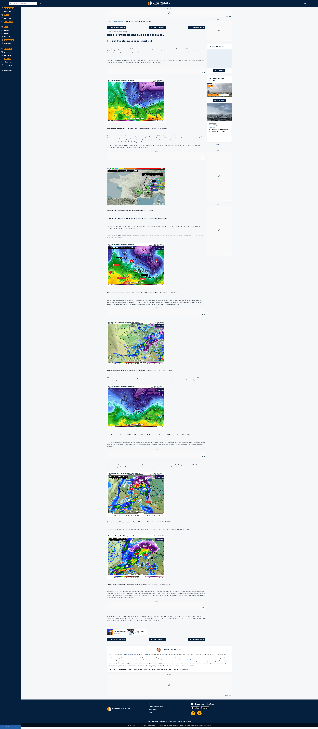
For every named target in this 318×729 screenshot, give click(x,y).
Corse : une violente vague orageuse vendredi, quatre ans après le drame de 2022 (218, 134)
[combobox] (23, 3)
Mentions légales (153, 721)
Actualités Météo (118, 21)
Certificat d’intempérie (156, 706)
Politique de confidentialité (168, 721)
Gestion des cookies (184, 721)
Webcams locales (219, 100)
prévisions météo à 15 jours (186, 660)
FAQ (150, 712)
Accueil (109, 21)
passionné (147, 654)
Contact (304, 3)
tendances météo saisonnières (149, 662)
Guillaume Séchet (128, 654)
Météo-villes (153, 709)
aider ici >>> (189, 669)
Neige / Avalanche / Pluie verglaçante (117, 31)
